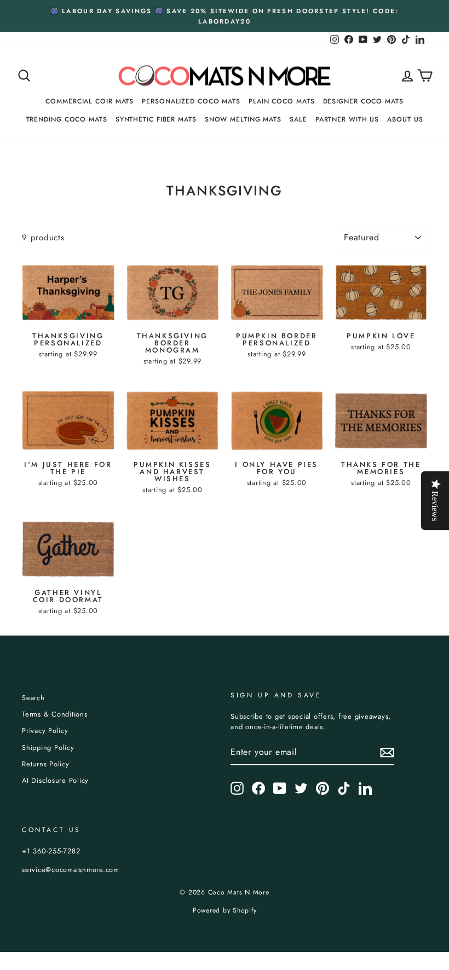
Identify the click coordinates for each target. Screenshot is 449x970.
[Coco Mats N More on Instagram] (237, 788)
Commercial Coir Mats (89, 101)
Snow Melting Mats (243, 119)
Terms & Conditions (55, 714)
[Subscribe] (387, 753)
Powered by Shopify (225, 910)
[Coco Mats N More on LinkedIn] (365, 788)
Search (33, 697)
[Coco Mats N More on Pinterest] (322, 788)
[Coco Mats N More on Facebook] (258, 788)
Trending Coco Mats (66, 119)
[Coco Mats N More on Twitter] (301, 788)
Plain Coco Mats (282, 101)
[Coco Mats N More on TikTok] (343, 788)
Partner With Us (347, 119)
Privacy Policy (45, 730)
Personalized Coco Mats (191, 101)
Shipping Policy (48, 747)
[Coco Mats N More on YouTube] (279, 788)
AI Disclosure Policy (55, 780)
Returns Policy (46, 764)
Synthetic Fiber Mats (156, 119)
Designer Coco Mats (363, 101)
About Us (405, 119)
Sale (298, 119)
